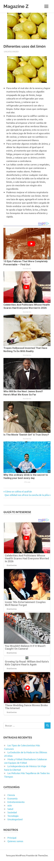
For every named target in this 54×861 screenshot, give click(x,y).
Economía (12, 798)
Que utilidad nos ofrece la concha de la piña (27, 494)
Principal (11, 837)
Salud (10, 808)
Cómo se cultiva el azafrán (18, 491)
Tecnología (12, 815)
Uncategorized (11, 51)
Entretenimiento (15, 801)
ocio (9, 805)
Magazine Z (16, 6)
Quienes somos (15, 841)
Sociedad (12, 812)
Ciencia (11, 794)
